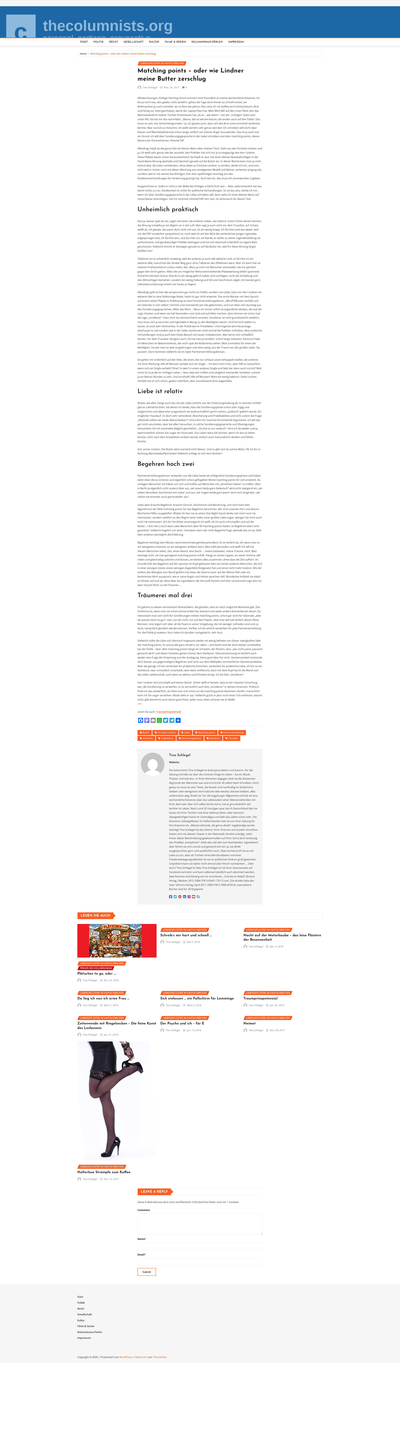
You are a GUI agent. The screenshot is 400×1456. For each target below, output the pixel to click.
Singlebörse (167, 738)
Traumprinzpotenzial (168, 711)
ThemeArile (159, 1357)
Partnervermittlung (233, 732)
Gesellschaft (133, 42)
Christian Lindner (167, 732)
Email (142, 1254)
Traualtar (233, 738)
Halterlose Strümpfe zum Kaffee (103, 1172)
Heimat (249, 1023)
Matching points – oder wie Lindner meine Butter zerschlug (123, 53)
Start (84, 42)
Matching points (206, 732)
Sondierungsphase (191, 738)
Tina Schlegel (150, 87)
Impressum (236, 42)
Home (83, 53)
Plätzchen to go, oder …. (96, 974)
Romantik (148, 738)
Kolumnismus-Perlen (207, 42)
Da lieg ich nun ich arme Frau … (103, 998)
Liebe (187, 732)
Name (142, 1239)
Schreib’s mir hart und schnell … (186, 935)
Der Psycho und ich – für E (182, 1023)
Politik (98, 42)
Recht (113, 42)
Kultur (154, 42)
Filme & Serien (175, 42)
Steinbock (215, 738)
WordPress (125, 1357)
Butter (146, 732)
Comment (144, 1210)
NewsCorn (141, 1357)
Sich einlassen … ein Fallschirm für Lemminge (197, 998)
